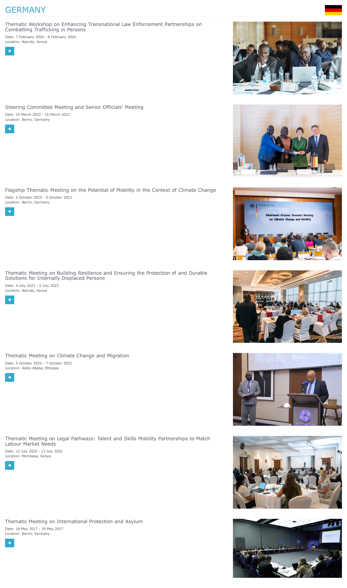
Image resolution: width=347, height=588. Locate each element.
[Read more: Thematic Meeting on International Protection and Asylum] (9, 543)
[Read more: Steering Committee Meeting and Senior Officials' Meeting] (9, 129)
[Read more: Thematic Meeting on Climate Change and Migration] (9, 377)
